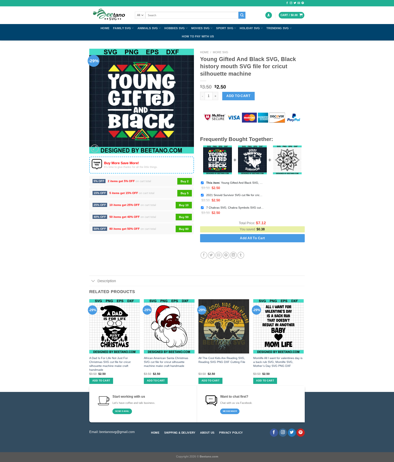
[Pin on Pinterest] (226, 255)
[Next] (303, 345)
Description (106, 281)
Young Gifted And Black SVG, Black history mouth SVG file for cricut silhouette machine (235, 182)
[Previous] (89, 345)
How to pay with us (198, 36)
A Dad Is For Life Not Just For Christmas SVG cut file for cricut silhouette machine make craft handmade (110, 363)
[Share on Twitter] (211, 255)
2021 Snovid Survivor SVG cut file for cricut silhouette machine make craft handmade (235, 195)
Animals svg (147, 28)
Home (105, 28)
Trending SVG (277, 28)
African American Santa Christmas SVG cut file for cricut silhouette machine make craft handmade (166, 361)
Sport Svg (224, 28)
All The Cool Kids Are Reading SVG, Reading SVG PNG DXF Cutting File (221, 360)
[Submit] (241, 15)
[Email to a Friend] (218, 255)
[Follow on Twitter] (295, 3)
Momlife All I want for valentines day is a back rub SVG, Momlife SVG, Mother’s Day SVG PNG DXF (277, 361)
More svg (220, 52)
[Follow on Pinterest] (302, 3)
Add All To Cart (252, 238)
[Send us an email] (299, 3)
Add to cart (238, 96)
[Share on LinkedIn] (233, 255)
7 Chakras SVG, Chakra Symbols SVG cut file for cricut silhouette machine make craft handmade (235, 207)
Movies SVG (200, 28)
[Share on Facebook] (203, 255)
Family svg (122, 28)
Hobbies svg (174, 28)
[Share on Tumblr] (240, 255)
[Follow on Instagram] (291, 3)
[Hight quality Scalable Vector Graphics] (109, 15)
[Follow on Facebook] (287, 3)
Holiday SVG (250, 28)
